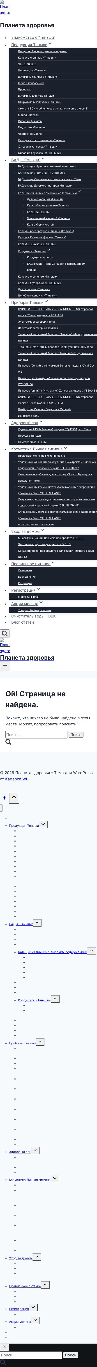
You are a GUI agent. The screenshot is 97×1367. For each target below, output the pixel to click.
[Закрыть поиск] (4, 1347)
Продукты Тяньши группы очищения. (42, 51)
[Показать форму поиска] (4, 633)
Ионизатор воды (28, 415)
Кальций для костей (40, 224)
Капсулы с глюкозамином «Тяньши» (41, 140)
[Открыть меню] (5, 666)
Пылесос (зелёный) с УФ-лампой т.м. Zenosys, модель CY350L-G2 (54, 381)
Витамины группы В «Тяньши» (38, 76)
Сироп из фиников (30, 121)
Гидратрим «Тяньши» (31, 127)
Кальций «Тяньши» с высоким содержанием (52, 952)
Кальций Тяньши (38, 212)
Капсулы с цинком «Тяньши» (37, 57)
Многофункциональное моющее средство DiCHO (50, 538)
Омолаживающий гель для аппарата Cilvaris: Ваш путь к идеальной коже (55, 477)
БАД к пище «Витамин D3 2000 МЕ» (41, 173)
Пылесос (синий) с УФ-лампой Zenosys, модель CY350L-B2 (57, 390)
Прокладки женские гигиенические (41, 455)
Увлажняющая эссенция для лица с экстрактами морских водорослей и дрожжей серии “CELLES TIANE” (56, 502)
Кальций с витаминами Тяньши (48, 205)
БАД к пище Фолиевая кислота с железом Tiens (49, 179)
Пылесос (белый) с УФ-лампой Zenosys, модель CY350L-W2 (56, 368)
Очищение (25, 570)
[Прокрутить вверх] (4, 798)
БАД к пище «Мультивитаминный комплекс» (47, 166)
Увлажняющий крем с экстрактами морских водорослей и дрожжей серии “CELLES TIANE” (56, 490)
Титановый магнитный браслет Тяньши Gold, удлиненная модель (55, 356)
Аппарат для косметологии (36, 524)
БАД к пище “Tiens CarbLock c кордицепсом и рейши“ (57, 266)
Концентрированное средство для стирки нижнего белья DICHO (56, 553)
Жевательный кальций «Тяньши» (48, 218)
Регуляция (25, 583)
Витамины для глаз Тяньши (36, 95)
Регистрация (19, 1309)
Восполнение (27, 576)
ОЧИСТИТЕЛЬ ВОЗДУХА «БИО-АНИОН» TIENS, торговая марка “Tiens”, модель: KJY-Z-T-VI (55, 312)
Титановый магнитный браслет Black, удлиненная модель (56, 347)
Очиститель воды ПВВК (33, 616)
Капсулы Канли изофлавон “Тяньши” (42, 237)
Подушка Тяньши (29, 435)
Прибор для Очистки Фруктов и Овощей (44, 409)
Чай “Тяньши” (27, 64)
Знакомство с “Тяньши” (33, 37)
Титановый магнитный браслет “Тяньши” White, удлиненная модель (57, 337)
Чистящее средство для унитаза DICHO (44, 544)
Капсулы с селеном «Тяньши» (37, 276)
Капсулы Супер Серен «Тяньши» (39, 283)
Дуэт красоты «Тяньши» (34, 289)
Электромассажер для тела (36, 321)
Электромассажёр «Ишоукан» (38, 328)
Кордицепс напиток (40, 257)
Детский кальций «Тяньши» (45, 199)
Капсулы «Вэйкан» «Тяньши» (37, 244)
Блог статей (22, 622)
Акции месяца (20, 1322)
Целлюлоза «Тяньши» (32, 70)
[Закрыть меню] (1, 808)
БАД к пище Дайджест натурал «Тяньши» (45, 185)
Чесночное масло (30, 133)
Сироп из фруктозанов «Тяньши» (39, 153)
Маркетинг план (28, 596)
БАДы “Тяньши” (21, 924)
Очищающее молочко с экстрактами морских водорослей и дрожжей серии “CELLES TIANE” (57, 514)
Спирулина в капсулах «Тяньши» (39, 102)
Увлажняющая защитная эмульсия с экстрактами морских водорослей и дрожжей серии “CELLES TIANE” (57, 465)
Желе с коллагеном (31, 83)
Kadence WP (16, 779)
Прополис (24, 89)
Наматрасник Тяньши (32, 442)
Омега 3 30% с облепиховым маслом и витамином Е (53, 108)
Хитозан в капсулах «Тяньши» (37, 146)
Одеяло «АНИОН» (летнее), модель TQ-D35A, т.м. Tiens (54, 429)
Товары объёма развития (34, 610)
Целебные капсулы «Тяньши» (37, 295)
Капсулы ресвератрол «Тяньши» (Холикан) (46, 231)
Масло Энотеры (28, 114)
